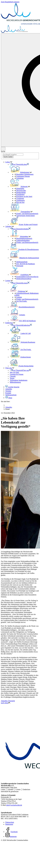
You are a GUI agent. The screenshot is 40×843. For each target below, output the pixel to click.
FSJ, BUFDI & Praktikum (25, 264)
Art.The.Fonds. (21, 301)
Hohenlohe (20, 188)
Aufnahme (20, 178)
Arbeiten (8, 226)
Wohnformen (25, 172)
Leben (7, 162)
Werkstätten (24, 236)
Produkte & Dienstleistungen (28, 249)
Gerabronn (20, 198)
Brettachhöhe (21, 192)
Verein (12, 378)
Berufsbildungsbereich (24, 238)
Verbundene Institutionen (18, 380)
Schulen (22, 315)
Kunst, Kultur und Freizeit (28, 224)
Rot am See (20, 202)
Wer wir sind (14, 372)
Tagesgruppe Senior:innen (25, 215)
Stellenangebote (21, 262)
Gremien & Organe (16, 374)
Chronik (13, 376)
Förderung (21, 291)
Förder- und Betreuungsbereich (27, 299)
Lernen (8, 281)
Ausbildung (24, 275)
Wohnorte (24, 186)
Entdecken (9, 323)
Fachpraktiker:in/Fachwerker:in (27, 277)
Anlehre (19, 297)
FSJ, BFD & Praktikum (27, 321)
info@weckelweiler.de (14, 805)
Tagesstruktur (25, 212)
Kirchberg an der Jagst (24, 196)
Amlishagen (20, 200)
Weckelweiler (21, 190)
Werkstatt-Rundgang (27, 342)
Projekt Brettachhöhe (25, 366)
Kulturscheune (25, 357)
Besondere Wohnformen (24, 174)
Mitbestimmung (15, 382)
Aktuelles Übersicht (8, 701)
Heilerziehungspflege (23, 279)
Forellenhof (20, 194)
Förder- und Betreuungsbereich (27, 214)
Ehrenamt (19, 266)
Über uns (8, 368)
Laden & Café (25, 333)
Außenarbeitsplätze (23, 240)
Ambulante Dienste (23, 176)
